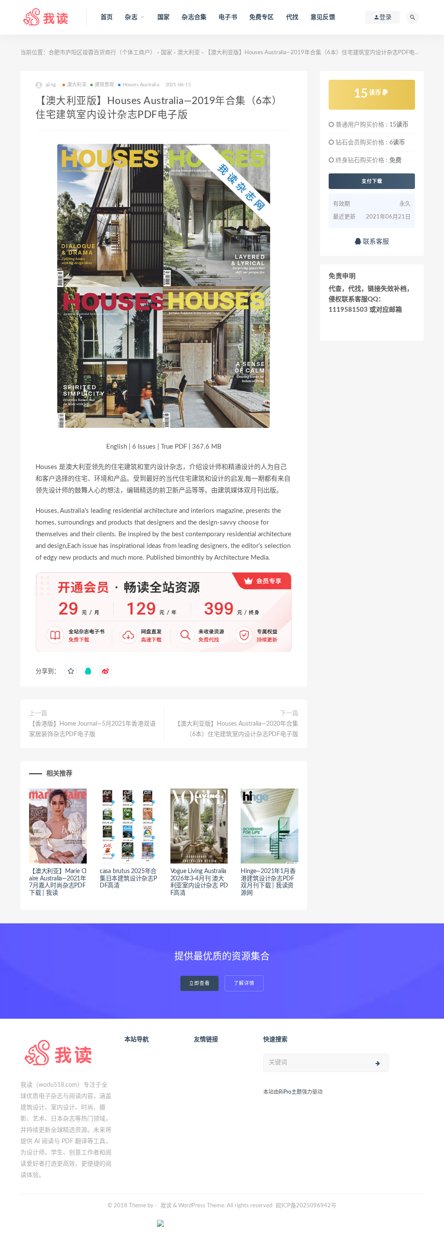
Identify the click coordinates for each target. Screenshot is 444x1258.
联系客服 (375, 241)
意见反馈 (322, 17)
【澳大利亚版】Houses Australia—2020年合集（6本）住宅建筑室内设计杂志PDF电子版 (236, 729)
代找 (292, 17)
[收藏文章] (70, 671)
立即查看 (199, 983)
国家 (163, 17)
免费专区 (261, 17)
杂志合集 (194, 17)
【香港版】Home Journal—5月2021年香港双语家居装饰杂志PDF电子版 (92, 729)
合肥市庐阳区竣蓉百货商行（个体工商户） (102, 52)
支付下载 (372, 181)
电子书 (228, 17)
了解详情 (244, 983)
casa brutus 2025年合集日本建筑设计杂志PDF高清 (128, 878)
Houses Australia (141, 84)
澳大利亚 (188, 52)
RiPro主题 (290, 1092)
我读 (166, 1206)
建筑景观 (104, 84)
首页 (107, 17)
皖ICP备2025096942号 (306, 1206)
